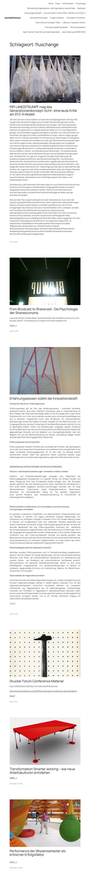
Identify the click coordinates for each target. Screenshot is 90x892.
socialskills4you (12, 17)
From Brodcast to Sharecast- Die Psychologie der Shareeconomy (44, 311)
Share (12, 603)
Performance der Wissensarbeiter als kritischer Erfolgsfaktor (38, 852)
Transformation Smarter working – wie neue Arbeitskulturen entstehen (42, 770)
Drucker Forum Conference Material (37, 681)
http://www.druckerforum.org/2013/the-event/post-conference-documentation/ (43, 691)
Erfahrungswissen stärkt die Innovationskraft (44, 398)
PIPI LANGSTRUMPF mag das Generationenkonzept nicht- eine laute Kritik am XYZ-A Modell (43, 110)
